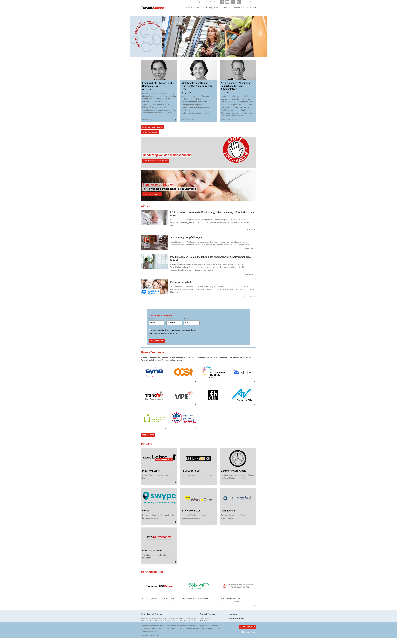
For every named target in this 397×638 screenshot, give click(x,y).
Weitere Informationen (150, 635)
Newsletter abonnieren (157, 341)
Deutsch (246, 2)
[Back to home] (152, 7)
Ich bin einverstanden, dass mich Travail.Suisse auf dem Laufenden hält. (174, 330)
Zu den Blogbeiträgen (150, 132)
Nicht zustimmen (248, 632)
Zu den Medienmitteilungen (152, 127)
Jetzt (151, 194)
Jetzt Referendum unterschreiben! (156, 161)
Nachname (170, 319)
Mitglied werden (148, 435)
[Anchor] (129, 17)
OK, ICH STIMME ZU (247, 627)
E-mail (186, 319)
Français (253, 2)
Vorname (152, 319)
